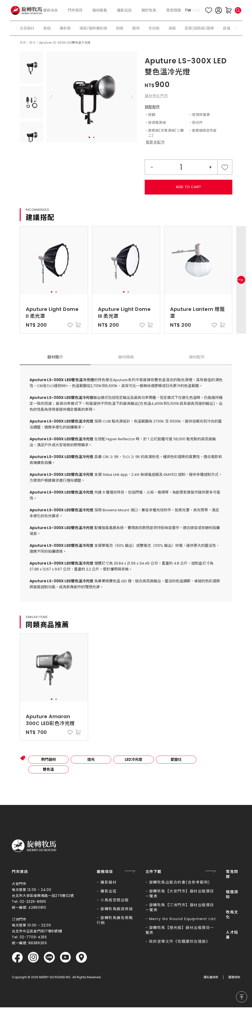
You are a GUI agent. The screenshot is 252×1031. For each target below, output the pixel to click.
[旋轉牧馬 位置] (81, 957)
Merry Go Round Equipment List (182, 918)
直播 (226, 28)
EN (196, 10)
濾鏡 (172, 28)
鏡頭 (136, 28)
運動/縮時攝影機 (93, 28)
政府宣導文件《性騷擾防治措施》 (179, 941)
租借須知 (232, 894)
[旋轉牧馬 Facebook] (17, 957)
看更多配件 (155, 142)
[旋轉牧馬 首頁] (34, 845)
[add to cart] (78, 325)
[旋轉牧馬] (26, 10)
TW (188, 10)
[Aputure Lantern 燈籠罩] (198, 260)
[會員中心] (218, 10)
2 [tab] (93, 137)
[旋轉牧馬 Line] (49, 957)
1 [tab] (89, 137)
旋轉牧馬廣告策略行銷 (115, 920)
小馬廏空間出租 (114, 900)
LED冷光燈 (133, 759)
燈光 (32, 42)
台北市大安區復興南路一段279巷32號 (43, 895)
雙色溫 (48, 769)
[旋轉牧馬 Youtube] (65, 957)
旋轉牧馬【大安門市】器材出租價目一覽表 (179, 894)
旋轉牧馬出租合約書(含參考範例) (179, 882)
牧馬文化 (232, 914)
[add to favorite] (70, 325)
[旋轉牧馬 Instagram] (33, 957)
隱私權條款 (211, 977)
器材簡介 (55, 357)
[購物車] (228, 10)
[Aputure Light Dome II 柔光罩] (54, 260)
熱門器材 (48, 759)
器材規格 (126, 357)
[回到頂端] (241, 996)
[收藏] (208, 10)
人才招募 (232, 935)
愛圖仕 (176, 759)
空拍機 (153, 28)
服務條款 (234, 977)
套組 (47, 28)
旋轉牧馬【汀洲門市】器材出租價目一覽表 (179, 907)
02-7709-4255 (33, 937)
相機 (119, 28)
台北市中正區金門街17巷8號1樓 (37, 931)
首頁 (23, 42)
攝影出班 (108, 891)
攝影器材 (108, 882)
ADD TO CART (188, 186)
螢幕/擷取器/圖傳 (199, 28)
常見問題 (232, 874)
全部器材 (27, 28)
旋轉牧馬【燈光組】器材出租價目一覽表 (179, 930)
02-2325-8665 (33, 901)
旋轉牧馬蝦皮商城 (116, 908)
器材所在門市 (156, 95)
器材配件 (197, 357)
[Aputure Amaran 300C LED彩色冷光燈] (54, 668)
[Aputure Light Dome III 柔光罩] (126, 260)
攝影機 (65, 28)
